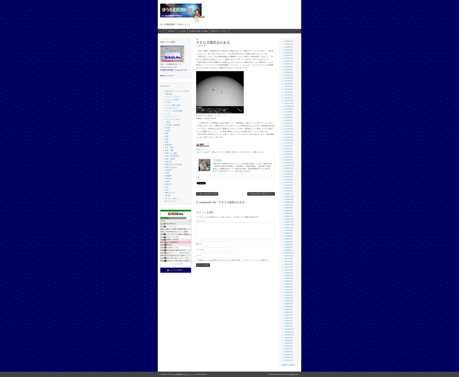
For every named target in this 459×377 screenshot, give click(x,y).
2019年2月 (289, 55)
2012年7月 (289, 115)
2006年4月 (289, 290)
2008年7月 (289, 233)
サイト (198, 255)
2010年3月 (289, 188)
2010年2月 (289, 191)
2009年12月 (289, 197)
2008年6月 (289, 236)
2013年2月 (289, 95)
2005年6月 (289, 312)
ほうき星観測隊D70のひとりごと (182, 374)
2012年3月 (289, 126)
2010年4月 (289, 185)
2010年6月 (289, 180)
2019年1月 (289, 58)
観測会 (167, 173)
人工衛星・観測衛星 (172, 125)
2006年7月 (289, 281)
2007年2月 (289, 273)
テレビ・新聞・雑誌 (172, 105)
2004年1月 (289, 360)
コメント (200, 221)
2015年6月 (289, 64)
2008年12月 (289, 219)
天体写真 (171, 31)
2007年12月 (289, 253)
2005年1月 (289, 326)
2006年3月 (289, 292)
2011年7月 (288, 149)
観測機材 (168, 176)
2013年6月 (289, 84)
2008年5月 (289, 239)
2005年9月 (289, 304)
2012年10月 (289, 106)
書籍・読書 (169, 150)
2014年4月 (289, 72)
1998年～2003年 (288, 365)
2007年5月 (289, 264)
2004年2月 (289, 357)
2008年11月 (289, 222)
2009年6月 (289, 211)
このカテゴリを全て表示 (176, 264)
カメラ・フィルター (172, 97)
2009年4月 (289, 213)
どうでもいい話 (171, 108)
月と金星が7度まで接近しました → (261, 194)
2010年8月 (289, 174)
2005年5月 (289, 315)
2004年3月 (289, 355)
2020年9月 (289, 47)
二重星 (167, 122)
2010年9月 (289, 171)
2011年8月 (288, 146)
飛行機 (167, 195)
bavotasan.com (293, 374)
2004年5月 (289, 349)
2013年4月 (289, 89)
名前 (199, 244)
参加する (188, 266)
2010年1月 (289, 194)
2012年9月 (289, 109)
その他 (167, 102)
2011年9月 (288, 143)
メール (199, 249)
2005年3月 (289, 321)
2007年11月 (289, 256)
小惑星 (167, 131)
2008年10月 (289, 225)
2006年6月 (289, 284)
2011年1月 (288, 160)
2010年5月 (289, 182)
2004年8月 (289, 340)
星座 (166, 142)
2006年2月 (289, 295)
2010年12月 (289, 163)
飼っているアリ (171, 201)
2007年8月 (289, 258)
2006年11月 (289, 275)
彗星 (166, 133)
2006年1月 (289, 298)
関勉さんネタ (170, 193)
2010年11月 (289, 165)
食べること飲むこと (172, 198)
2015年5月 (289, 67)
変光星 (167, 128)
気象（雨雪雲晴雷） (172, 156)
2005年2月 (289, 323)
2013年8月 (289, 81)
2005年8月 (289, 306)
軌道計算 (168, 184)
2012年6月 (289, 117)
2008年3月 (289, 244)
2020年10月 (289, 44)
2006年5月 (289, 287)
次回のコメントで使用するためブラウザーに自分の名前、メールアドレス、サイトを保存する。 (234, 260)
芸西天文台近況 (171, 167)
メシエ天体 (182, 31)
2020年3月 (289, 53)
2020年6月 (289, 50)
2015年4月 (289, 70)
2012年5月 (289, 120)
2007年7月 (289, 261)
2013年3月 (289, 92)
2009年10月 (289, 202)
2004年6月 (289, 346)
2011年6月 (288, 151)
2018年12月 (289, 61)
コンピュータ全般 (171, 100)
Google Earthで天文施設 (198, 31)
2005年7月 (289, 309)
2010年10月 (289, 168)
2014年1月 (289, 75)
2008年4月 (289, 242)
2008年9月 (289, 228)
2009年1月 (289, 216)
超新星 (167, 181)
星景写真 (168, 145)
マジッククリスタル (172, 119)
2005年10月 (289, 301)
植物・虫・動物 (171, 153)
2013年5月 (289, 86)
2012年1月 (289, 132)
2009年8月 (289, 208)
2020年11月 (289, 41)
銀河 (166, 190)
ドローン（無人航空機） (174, 111)
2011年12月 (289, 134)
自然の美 (168, 162)
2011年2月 (288, 157)
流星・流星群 (170, 159)
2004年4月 (289, 352)
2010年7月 (289, 177)
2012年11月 (289, 103)
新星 (166, 139)
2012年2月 (289, 129)
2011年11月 (289, 137)
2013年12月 (289, 78)
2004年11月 (289, 332)
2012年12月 (289, 101)
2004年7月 (289, 343)
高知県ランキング (202, 149)
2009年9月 (289, 205)
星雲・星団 (169, 147)
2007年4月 (289, 267)
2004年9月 (289, 338)
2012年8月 (289, 112)
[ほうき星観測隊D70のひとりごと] (182, 11)
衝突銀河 (168, 170)
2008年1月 (289, 250)
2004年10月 (289, 335)
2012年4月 (289, 123)
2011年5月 (288, 154)
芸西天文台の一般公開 (173, 164)
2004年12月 (289, 329)
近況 (166, 187)
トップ (162, 31)
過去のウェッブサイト (219, 31)
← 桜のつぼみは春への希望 (207, 194)
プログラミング (171, 116)
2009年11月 (289, 199)
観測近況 (168, 178)
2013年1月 (289, 98)
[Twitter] (198, 177)
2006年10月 (289, 278)
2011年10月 (289, 140)
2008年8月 (289, 230)
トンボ (167, 114)
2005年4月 (289, 318)
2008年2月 (289, 247)
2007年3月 (289, 270)
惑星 (197, 39)
